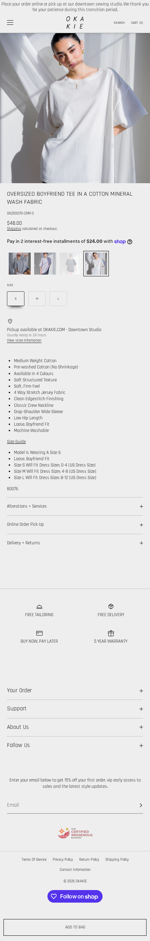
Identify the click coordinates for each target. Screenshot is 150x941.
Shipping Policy (117, 859)
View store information (24, 340)
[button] (118, 22)
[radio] (19, 263)
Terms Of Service (34, 859)
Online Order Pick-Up (25, 524)
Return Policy (89, 859)
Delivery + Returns (23, 543)
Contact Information (75, 869)
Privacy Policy (63, 859)
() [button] (137, 23)
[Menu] (15, 22)
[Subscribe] (134, 805)
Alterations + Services (27, 506)
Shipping (14, 228)
